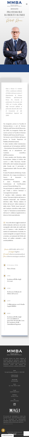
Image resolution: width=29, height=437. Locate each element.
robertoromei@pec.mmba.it (15, 256)
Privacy (19, 434)
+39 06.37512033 (14, 400)
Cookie (22, 434)
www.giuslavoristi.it (8, 423)
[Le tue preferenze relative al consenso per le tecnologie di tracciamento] (7, 435)
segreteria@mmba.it (14, 391)
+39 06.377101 (14, 396)
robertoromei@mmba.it (17, 254)
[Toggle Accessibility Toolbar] (3, 430)
